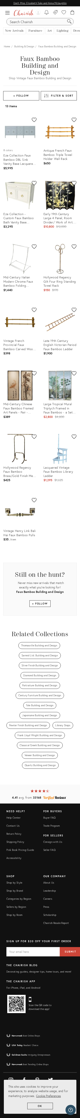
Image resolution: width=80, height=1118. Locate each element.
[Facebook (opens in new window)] (24, 1079)
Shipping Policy (15, 841)
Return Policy (14, 833)
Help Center (13, 817)
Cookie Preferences (48, 1096)
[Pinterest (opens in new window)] (37, 1079)
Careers (47, 898)
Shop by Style (14, 882)
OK (40, 1106)
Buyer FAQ (49, 817)
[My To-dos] (46, 12)
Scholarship (50, 914)
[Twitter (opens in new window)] (50, 1079)
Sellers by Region (16, 906)
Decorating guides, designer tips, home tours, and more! (38, 971)
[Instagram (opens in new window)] (11, 1079)
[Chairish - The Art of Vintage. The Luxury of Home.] (23, 13)
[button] (8, 12)
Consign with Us (52, 841)
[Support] (70, 1110)
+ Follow (21, 95)
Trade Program (51, 825)
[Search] (69, 21)
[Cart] (72, 12)
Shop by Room (14, 914)
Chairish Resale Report (56, 923)
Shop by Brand (14, 890)
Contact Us (13, 825)
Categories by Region (18, 898)
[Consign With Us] (55, 12)
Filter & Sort (62, 95)
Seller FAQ (49, 850)
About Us (48, 882)
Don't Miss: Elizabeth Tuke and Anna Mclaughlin (40, 3)
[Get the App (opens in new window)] (16, 1004)
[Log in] (37, 13)
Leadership (49, 890)
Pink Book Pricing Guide (20, 850)
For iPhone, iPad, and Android (23, 987)
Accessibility (14, 858)
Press (46, 906)
